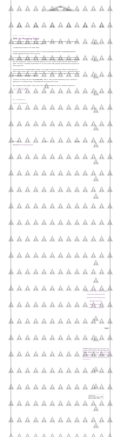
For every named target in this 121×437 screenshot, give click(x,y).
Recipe (95, 349)
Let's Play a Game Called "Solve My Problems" (96, 291)
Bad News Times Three (96, 301)
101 (92, 350)
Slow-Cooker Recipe (102, 357)
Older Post (77, 141)
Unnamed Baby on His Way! (96, 307)
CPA (98, 350)
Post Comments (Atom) (26, 145)
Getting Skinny (22, 89)
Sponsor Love (96, 355)
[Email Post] (25, 88)
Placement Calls (89, 354)
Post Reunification (102, 354)
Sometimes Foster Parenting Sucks (96, 297)
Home (46, 141)
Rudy (104, 350)
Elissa (22, 88)
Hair (84, 355)
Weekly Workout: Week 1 (95, 304)
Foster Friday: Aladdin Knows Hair (96, 294)
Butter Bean (99, 352)
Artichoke (103, 349)
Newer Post (16, 141)
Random (89, 355)
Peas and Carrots (91, 357)
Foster (85, 349)
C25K (29, 47)
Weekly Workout (86, 359)
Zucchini (85, 350)
